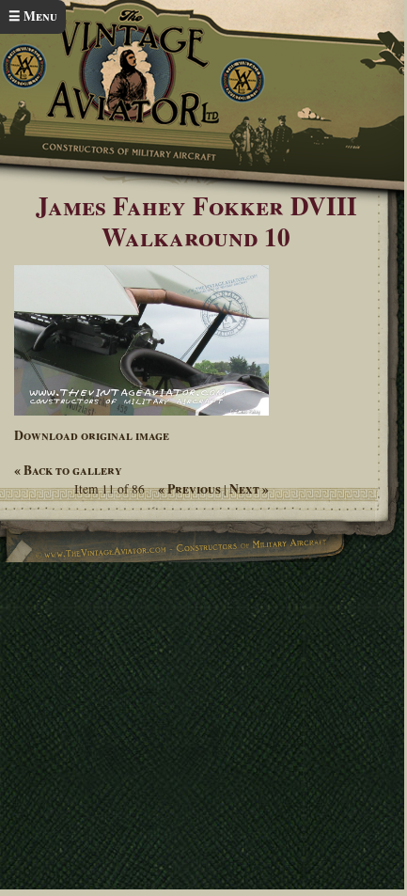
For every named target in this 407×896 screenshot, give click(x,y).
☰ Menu (32, 16)
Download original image (91, 435)
